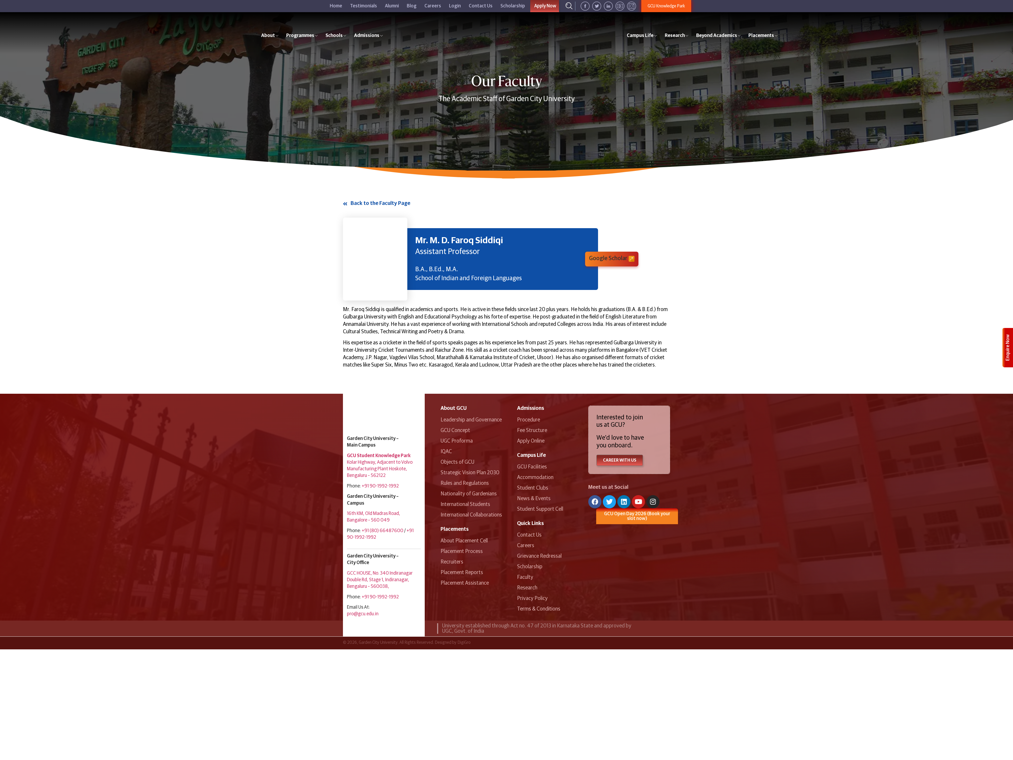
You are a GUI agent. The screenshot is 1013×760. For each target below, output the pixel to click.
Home (336, 6)
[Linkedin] (623, 501)
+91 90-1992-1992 (380, 486)
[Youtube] (638, 501)
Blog (412, 6)
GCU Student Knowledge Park (379, 455)
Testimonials (363, 6)
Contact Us (481, 6)
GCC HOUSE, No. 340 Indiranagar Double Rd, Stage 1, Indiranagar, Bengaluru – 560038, (380, 580)
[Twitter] (609, 501)
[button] (611, 259)
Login (455, 6)
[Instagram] (653, 501)
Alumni (392, 6)
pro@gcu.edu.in (363, 614)
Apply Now (545, 6)
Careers (432, 6)
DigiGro (464, 642)
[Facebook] (594, 501)
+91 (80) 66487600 (382, 530)
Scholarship (512, 6)
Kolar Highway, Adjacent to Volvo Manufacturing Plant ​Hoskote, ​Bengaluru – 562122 (380, 469)
